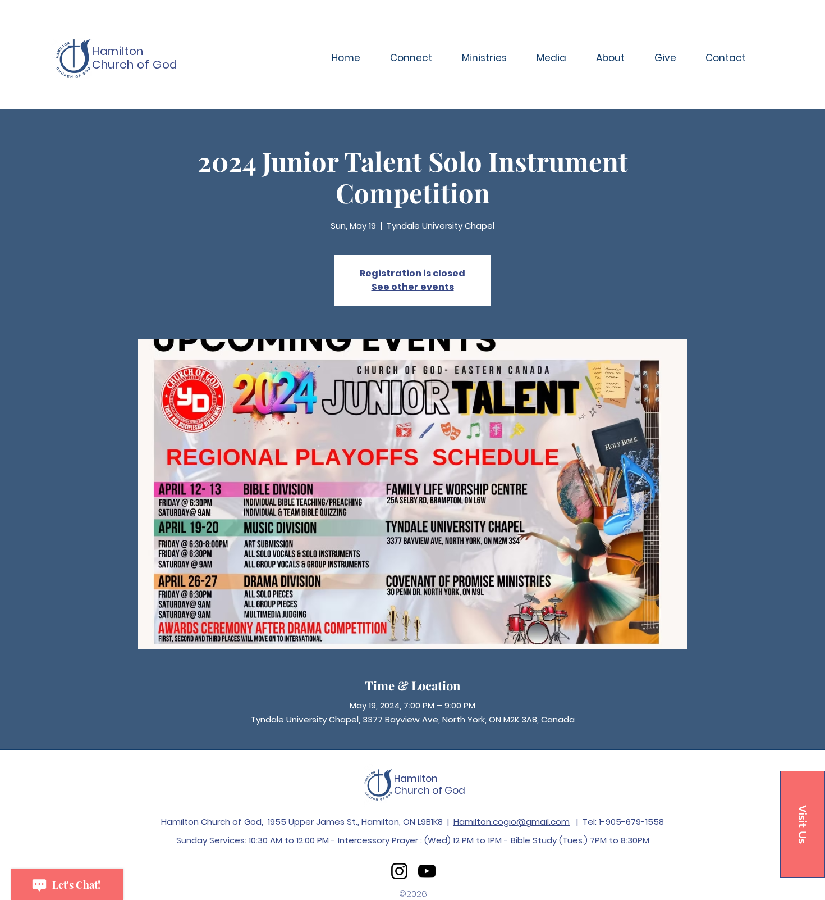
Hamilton (416, 778)
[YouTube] (427, 871)
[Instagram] (399, 871)
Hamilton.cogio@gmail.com (511, 822)
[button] (411, 58)
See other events (413, 286)
